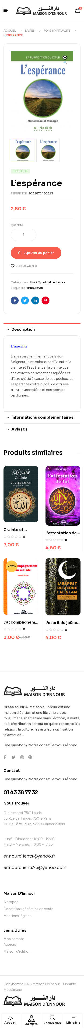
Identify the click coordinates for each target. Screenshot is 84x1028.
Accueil (10, 30)
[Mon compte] (31, 1017)
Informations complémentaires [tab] (42, 417)
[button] (65, 60)
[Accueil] (10, 1019)
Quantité (17, 225)
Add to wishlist (26, 265)
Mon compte (31, 1022)
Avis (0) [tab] (19, 429)
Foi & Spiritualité (57, 30)
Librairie (73, 1022)
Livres (30, 30)
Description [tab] (23, 329)
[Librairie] (73, 1019)
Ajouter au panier (39, 253)
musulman (35, 288)
